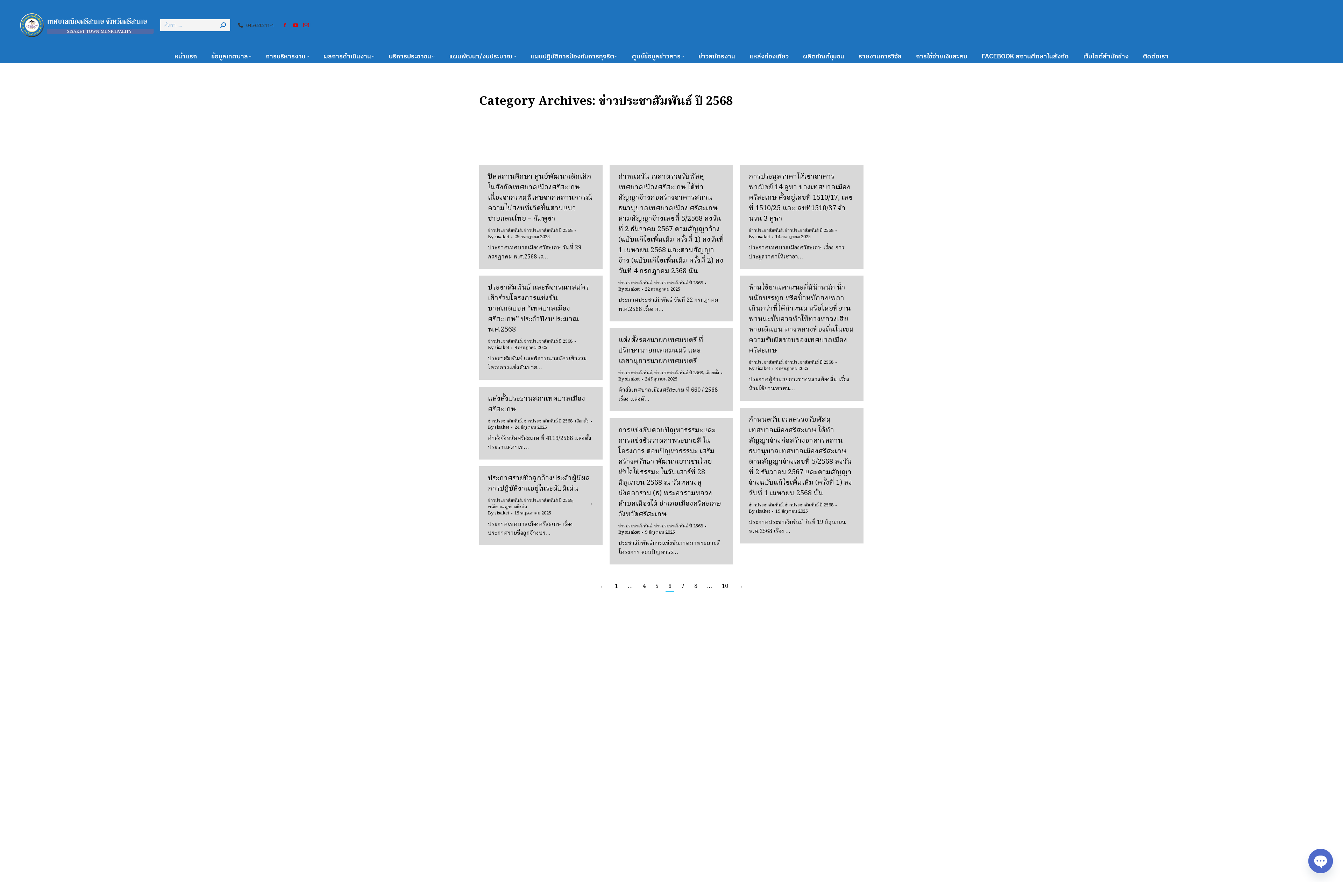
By (498, 237)
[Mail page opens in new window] (306, 25)
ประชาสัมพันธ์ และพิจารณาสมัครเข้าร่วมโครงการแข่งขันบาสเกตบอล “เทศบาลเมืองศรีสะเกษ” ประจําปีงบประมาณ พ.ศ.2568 (538, 308)
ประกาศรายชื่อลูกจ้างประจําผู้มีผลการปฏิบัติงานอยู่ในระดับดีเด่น (539, 484)
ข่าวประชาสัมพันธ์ (505, 230)
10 (725, 586)
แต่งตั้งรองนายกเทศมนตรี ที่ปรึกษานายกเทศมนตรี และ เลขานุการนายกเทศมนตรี (660, 351)
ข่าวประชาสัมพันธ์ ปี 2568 (548, 230)
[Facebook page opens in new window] (285, 25)
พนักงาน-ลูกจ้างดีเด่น (507, 507)
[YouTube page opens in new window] (295, 25)
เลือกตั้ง (712, 373)
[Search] (223, 25)
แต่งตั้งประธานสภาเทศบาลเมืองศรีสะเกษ (536, 404)
